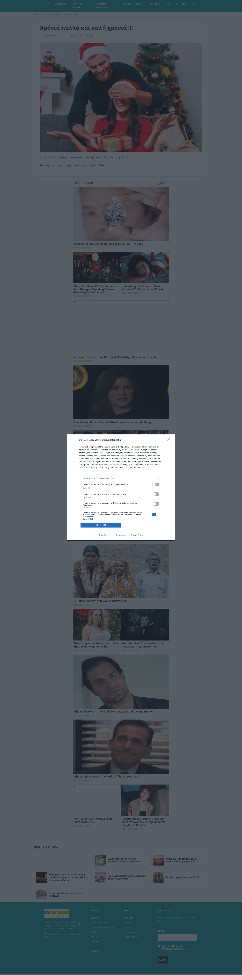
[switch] (155, 484)
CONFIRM (101, 525)
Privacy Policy (137, 535)
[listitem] (121, 478)
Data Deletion (105, 535)
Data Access (121, 535)
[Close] (169, 440)
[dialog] (121, 487)
